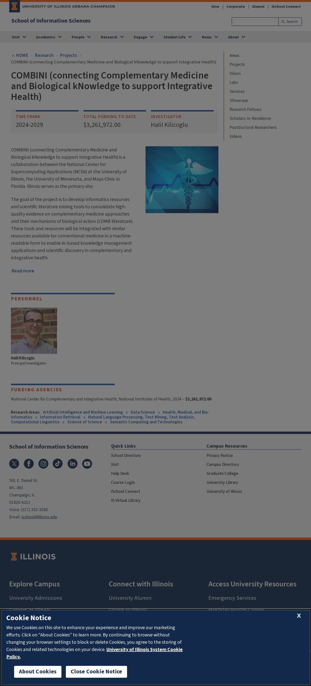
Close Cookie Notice (96, 672)
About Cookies (38, 672)
